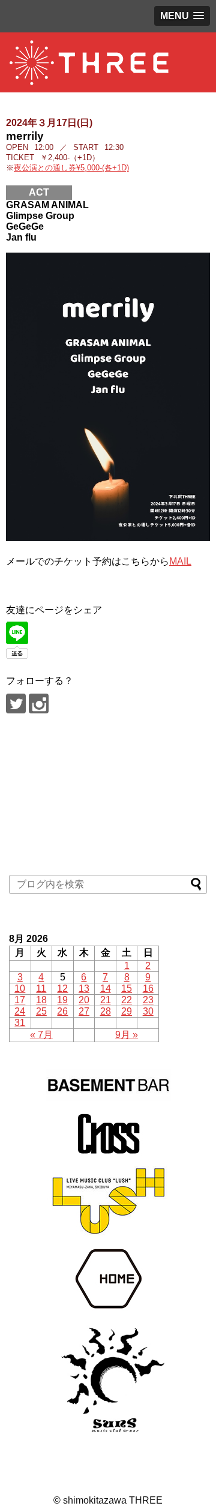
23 (148, 1000)
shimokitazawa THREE (113, 1500)
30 (148, 1011)
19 (62, 1000)
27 (84, 1011)
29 (126, 1011)
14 (105, 988)
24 (19, 1011)
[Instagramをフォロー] (39, 703)
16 (148, 988)
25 (41, 1011)
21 (105, 1000)
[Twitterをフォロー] (16, 703)
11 (41, 988)
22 (126, 1000)
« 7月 (41, 1035)
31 (19, 1023)
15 (126, 988)
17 (19, 1000)
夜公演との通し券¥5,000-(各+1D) (71, 167)
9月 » (126, 1035)
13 (84, 988)
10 (19, 988)
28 (105, 1011)
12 (62, 988)
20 (84, 1000)
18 (41, 1000)
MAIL (180, 561)
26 (62, 1011)
